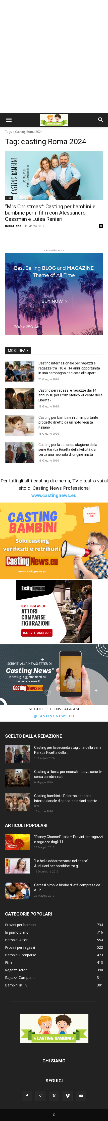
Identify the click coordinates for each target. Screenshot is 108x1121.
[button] (9, 120)
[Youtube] (81, 1096)
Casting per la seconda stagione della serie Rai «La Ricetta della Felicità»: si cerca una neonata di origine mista (67, 449)
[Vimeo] (68, 1096)
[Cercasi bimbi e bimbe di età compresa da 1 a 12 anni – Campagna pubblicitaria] (17, 891)
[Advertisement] (54, 57)
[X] (54, 1096)
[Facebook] (27, 1096)
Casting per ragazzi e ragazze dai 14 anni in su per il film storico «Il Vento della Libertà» (70, 395)
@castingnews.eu (54, 715)
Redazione (13, 226)
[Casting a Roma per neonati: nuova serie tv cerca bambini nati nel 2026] (17, 778)
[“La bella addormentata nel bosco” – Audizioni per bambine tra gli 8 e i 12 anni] (17, 866)
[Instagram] (40, 1096)
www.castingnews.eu (54, 495)
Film (9, 198)
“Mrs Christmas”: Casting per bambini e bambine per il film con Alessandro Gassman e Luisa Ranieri (50, 212)
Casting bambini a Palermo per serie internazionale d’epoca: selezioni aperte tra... (65, 801)
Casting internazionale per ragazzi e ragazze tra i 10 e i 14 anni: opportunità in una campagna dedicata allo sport (69, 368)
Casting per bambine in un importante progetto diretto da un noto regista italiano (68, 422)
